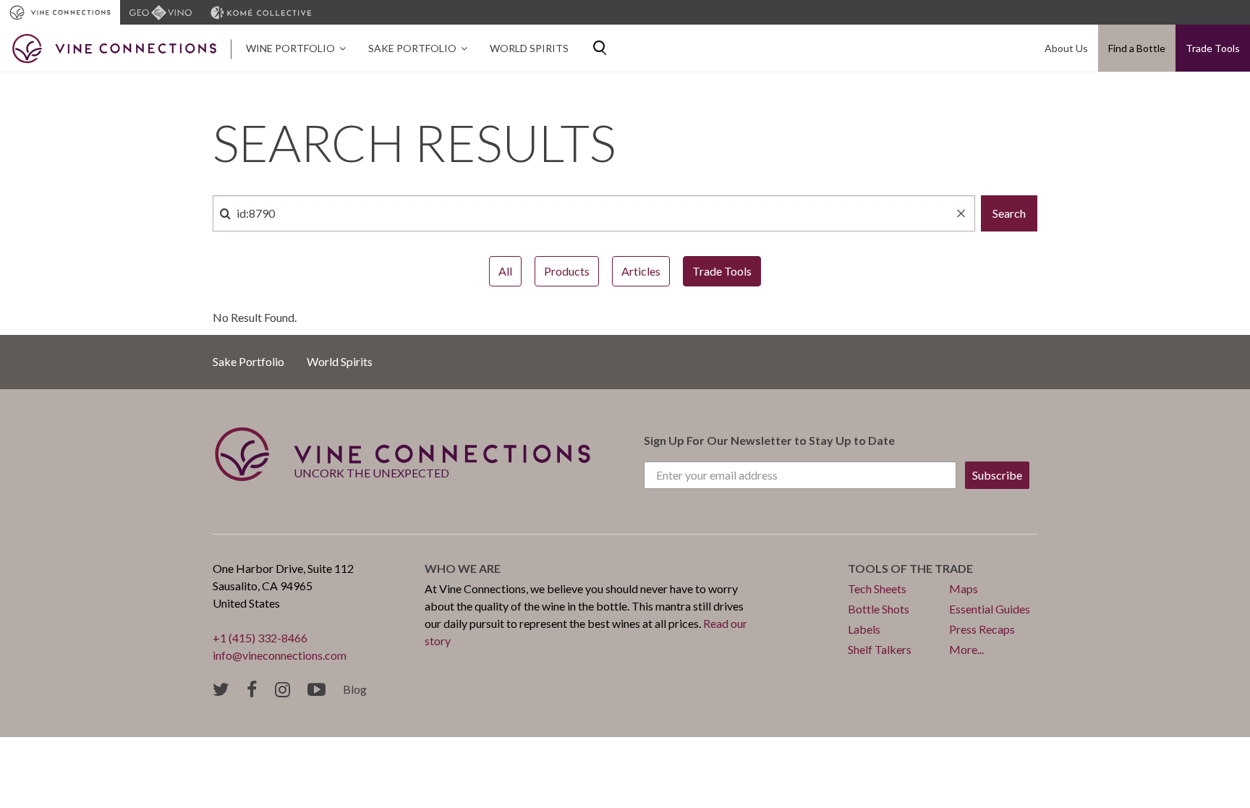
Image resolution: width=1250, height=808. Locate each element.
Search (1009, 213)
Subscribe (997, 475)
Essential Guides (989, 609)
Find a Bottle (1136, 48)
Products (567, 271)
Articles (640, 271)
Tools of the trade (910, 568)
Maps (963, 588)
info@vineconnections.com (279, 655)
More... (966, 649)
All (505, 271)
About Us (1066, 48)
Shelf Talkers (879, 649)
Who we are (463, 568)
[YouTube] (316, 690)
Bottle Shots (878, 609)
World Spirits (529, 48)
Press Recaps (982, 629)
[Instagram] (282, 690)
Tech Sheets (877, 588)
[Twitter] (221, 690)
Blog (355, 689)
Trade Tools (1213, 48)
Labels (864, 629)
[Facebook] (252, 690)
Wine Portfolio (290, 48)
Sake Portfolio (412, 48)
